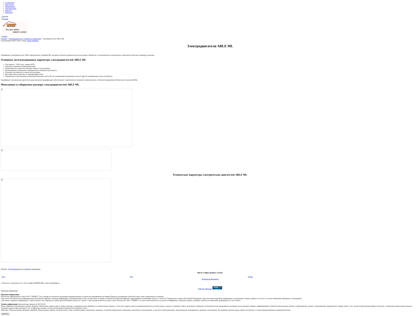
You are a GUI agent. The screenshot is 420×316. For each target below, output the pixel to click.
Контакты (9, 12)
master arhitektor (32, 41)
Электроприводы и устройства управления (25, 39)
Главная (4, 39)
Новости (8, 10)
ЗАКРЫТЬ (5, 314)
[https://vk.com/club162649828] (3, 277)
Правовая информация (210, 279)
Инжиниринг (10, 7)
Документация (10, 9)
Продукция (9, 5)
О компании (9, 3)
